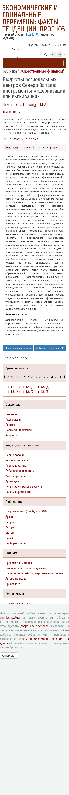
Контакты (11, 435)
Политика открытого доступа (23, 486)
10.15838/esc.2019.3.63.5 (23, 139)
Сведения (11, 414)
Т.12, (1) (14, 386)
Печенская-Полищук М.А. (25, 104)
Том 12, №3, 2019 (14, 112)
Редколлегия (13, 419)
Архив (9, 517)
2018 (18, 377)
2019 (10, 377)
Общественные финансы (41, 71)
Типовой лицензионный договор (25, 568)
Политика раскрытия (18, 492)
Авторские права (15, 579)
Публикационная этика (19, 471)
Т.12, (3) (44, 386)
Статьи (9, 533)
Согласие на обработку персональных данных (34, 573)
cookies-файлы (10, 617)
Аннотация (11, 147)
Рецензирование (15, 466)
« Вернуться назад (16, 357)
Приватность (13, 584)
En (64, 54)
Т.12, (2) (29, 386)
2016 (34, 377)
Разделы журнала (16, 460)
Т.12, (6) (44, 391)
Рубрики (10, 522)
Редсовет (11, 425)
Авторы (26, 147)
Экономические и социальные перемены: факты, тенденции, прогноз (33, 18)
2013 (58, 377)
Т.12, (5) (29, 391)
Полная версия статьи (18, 348)
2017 (26, 377)
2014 (50, 377)
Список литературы (47, 147)
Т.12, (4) (14, 391)
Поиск (9, 538)
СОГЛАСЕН (9, 655)
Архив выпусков (16, 368)
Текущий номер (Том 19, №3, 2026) (26, 511)
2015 (42, 377)
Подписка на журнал (18, 430)
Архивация (12, 481)
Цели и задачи (14, 455)
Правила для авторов (18, 563)
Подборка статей (16, 543)
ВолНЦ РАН (33, 34)
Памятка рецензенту (18, 603)
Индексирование (15, 476)
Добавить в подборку (48, 348)
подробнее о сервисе (35, 626)
